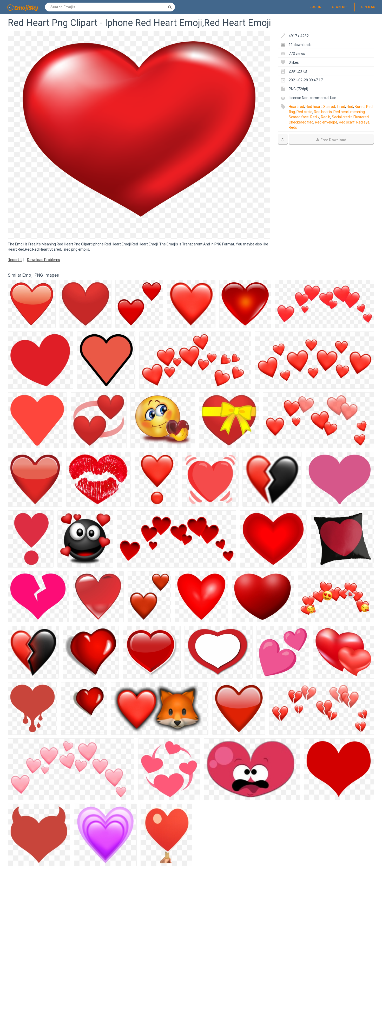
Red (350, 107)
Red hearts (323, 112)
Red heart (314, 107)
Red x (314, 117)
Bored (360, 107)
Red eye (363, 122)
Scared (329, 107)
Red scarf (347, 122)
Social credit (342, 117)
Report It (15, 260)
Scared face (299, 117)
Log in (315, 7)
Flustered (361, 117)
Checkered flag (301, 122)
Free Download (333, 140)
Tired (341, 107)
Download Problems (43, 260)
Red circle (304, 112)
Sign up (339, 7)
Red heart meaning (349, 112)
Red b (325, 117)
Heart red (296, 107)
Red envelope (326, 122)
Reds (293, 127)
